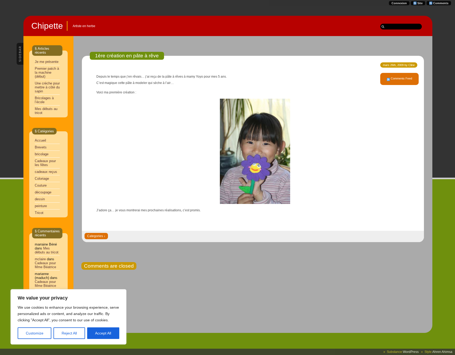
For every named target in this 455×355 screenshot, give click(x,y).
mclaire (40, 259)
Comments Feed (401, 78)
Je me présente (46, 62)
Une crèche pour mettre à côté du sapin (47, 87)
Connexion (399, 3)
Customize (34, 333)
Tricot (39, 213)
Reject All (69, 333)
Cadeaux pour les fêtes (45, 163)
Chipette (47, 26)
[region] (68, 316)
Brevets (41, 147)
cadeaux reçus (46, 172)
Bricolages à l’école (44, 100)
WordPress (411, 352)
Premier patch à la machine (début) (47, 72)
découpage (43, 192)
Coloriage (42, 179)
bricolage (41, 154)
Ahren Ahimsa (442, 352)
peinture (41, 206)
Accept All (103, 333)
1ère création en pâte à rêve (127, 55)
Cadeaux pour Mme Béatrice (45, 265)
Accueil (40, 140)
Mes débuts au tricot (46, 250)
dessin (40, 199)
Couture (41, 185)
